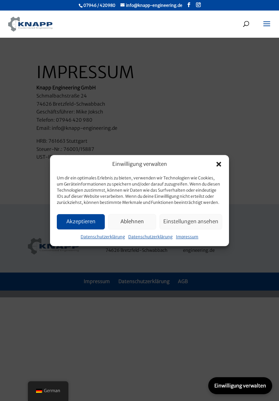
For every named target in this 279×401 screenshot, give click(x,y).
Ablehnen (132, 222)
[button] (218, 164)
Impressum (187, 236)
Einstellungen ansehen (190, 222)
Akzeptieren (81, 222)
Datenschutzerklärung (103, 236)
